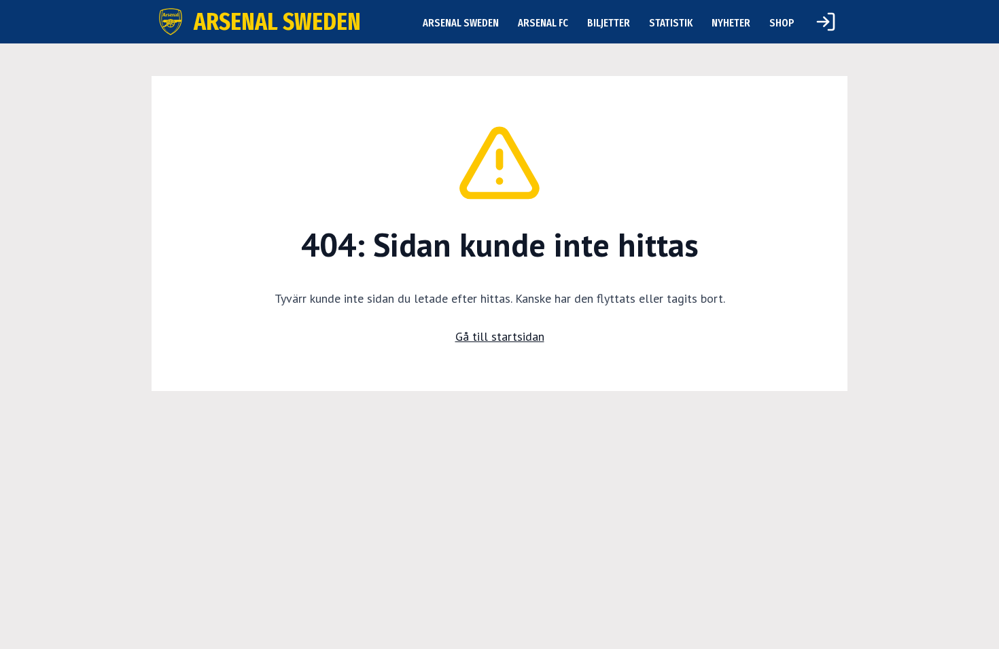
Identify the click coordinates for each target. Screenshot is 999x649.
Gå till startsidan (499, 336)
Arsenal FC (543, 22)
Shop (781, 22)
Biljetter (608, 22)
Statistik (671, 22)
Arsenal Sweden (461, 22)
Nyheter (731, 22)
